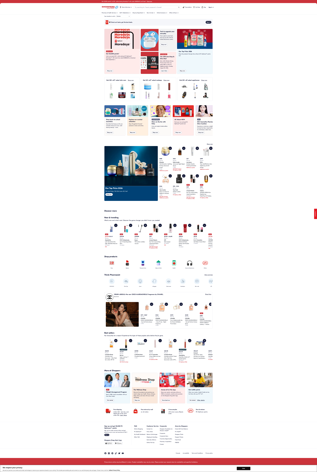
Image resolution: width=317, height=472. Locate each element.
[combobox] (157, 7)
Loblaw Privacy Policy (114, 470)
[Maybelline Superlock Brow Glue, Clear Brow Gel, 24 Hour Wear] (147, 95)
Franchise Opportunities (166, 439)
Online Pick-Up (150, 442)
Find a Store (150, 431)
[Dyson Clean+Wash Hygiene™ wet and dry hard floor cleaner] (195, 86)
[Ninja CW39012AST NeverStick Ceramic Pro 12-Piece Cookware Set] (184, 86)
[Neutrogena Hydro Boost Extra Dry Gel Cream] (132, 95)
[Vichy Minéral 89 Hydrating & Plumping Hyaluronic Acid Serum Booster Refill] (122, 86)
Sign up (107, 434)
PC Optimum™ (137, 431)
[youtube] (123, 453)
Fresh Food (178, 440)
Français (178, 453)
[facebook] (105, 453)
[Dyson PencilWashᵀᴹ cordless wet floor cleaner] (195, 95)
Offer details (201, 400)
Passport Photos (179, 437)
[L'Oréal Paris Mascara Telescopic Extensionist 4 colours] (158, 86)
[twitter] (119, 453)
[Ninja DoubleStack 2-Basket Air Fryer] (184, 95)
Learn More (164, 71)
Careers (162, 444)
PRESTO (177, 442)
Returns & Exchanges (152, 434)
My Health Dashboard (139, 434)
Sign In (208, 22)
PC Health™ (178, 431)
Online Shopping (138, 429)
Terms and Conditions (197, 453)
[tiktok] (116, 453)
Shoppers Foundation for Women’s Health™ (166, 429)
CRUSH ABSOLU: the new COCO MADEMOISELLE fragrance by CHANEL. (138, 294)
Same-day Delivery (151, 440)
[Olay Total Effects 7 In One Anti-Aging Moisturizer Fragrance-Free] (132, 86)
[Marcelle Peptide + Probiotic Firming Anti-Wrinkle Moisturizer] (147, 86)
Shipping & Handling (152, 437)
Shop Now (208, 294)
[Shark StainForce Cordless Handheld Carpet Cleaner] (206, 86)
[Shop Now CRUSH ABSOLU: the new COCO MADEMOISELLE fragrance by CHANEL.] (122, 314)
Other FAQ (137, 437)
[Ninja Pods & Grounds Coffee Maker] (206, 95)
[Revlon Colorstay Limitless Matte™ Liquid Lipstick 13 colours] (169, 86)
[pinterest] (112, 453)
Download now (166, 400)
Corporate (162, 433)
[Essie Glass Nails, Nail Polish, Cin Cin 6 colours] (169, 95)
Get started (110, 400)
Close (243, 468)
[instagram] (109, 453)
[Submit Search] (178, 7)
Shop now (149, 1)
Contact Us (149, 429)
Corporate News (164, 436)
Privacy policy (209, 453)
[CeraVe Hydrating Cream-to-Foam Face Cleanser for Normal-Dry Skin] (111, 95)
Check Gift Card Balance (181, 429)
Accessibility (186, 453)
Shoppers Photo (179, 434)
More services (208, 275)
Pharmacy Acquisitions (165, 441)
